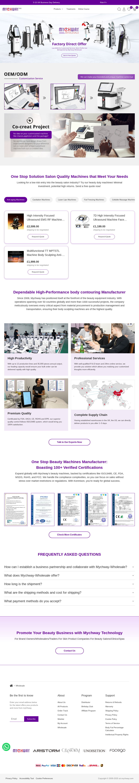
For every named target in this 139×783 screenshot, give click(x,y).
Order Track (63, 711)
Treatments (71, 9)
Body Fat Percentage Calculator (114, 728)
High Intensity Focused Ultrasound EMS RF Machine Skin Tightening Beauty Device (45, 218)
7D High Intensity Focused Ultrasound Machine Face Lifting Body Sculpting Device (110, 218)
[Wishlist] (129, 9)
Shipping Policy (111, 711)
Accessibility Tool (26, 778)
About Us (61, 702)
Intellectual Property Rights (116, 734)
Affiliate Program (88, 711)
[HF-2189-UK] (82, 221)
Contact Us (69, 651)
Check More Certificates (69, 535)
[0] (134, 9)
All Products (63, 706)
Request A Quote (38, 237)
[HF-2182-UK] (16, 257)
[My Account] (124, 9)
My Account (62, 723)
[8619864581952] (6, 747)
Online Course (83, 9)
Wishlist (61, 719)
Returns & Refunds (113, 702)
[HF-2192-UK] (16, 221)
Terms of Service (112, 723)
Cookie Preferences (44, 778)
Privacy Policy (111, 715)
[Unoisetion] (94, 750)
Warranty (109, 706)
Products (57, 9)
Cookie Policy (111, 719)
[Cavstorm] (71, 750)
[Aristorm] (46, 750)
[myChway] (12, 9)
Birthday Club (87, 706)
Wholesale (62, 727)
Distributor (85, 702)
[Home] (13, 686)
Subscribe (31, 719)
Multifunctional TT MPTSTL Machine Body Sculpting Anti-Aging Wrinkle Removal (44, 253)
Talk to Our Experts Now (69, 442)
